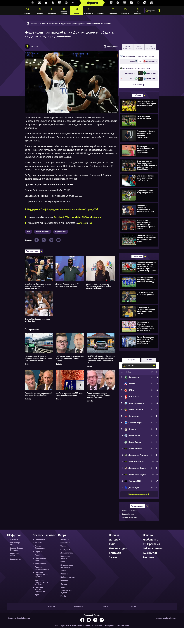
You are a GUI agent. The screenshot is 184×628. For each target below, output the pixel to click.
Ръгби (63, 596)
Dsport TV (125, 14)
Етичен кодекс (118, 548)
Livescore (113, 14)
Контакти (115, 552)
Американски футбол (66, 592)
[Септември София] (73, 3)
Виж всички (137, 85)
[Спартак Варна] (111, 3)
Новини (40, 14)
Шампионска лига (138, 56)
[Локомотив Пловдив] (144, 3)
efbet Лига (14, 539)
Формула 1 (65, 549)
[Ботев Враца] (131, 3)
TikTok (85, 217)
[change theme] (159, 10)
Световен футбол (64, 12)
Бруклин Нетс (60, 232)
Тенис (62, 546)
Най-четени (137, 256)
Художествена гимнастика (66, 566)
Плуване (64, 581)
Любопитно (88, 14)
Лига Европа (40, 564)
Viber (68, 217)
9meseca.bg (78, 606)
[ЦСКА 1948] (52, 3)
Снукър (63, 584)
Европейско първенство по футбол (41, 582)
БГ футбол (52, 14)
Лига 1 (37, 555)
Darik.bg (51, 606)
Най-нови (137, 95)
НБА (28, 232)
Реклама (148, 557)
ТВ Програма (137, 12)
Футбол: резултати (129, 517)
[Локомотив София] (151, 3)
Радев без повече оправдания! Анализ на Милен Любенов (38, 394)
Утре (150, 47)
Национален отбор (15, 555)
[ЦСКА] (46, 3)
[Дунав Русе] (138, 3)
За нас (113, 557)
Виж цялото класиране (138, 494)
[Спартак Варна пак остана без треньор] (139, 297)
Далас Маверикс (42, 232)
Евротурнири (15, 559)
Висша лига (40, 539)
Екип (112, 544)
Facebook (59, 217)
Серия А (38, 552)
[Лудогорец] (32, 3)
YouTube (76, 217)
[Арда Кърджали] (59, 3)
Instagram (96, 217)
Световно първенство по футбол (41, 574)
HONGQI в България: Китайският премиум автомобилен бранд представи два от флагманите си (101, 359)
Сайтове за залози (129, 511)
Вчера (127, 47)
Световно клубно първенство (40, 589)
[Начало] (28, 23)
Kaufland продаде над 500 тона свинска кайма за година (69, 394)
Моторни (64, 574)
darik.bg (59, 364)
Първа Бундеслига (40, 547)
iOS (91, 223)
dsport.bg (34, 46)
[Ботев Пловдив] (66, 3)
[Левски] (39, 3)
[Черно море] (124, 3)
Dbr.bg (133, 606)
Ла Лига (38, 543)
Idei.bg (105, 606)
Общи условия (153, 548)
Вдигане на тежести (65, 557)
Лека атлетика (66, 553)
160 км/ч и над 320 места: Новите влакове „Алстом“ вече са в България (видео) (38, 358)
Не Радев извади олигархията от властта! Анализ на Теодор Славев (70, 358)
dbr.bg (27, 364)
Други (37, 595)
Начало (27, 14)
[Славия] (117, 3)
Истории (101, 14)
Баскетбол (53, 23)
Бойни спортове (67, 577)
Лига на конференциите (42, 568)
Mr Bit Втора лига (136, 68)
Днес (139, 47)
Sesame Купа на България (16, 549)
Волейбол (64, 539)
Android (82, 223)
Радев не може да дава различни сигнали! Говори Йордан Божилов (98, 395)
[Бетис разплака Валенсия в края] (139, 121)
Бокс (62, 562)
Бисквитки (150, 552)
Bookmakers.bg (128, 514)
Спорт (76, 14)
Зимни (63, 570)
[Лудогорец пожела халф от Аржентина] (139, 195)
